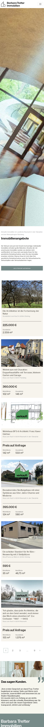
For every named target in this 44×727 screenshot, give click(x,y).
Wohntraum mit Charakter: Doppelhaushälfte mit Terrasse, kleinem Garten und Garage (21, 372)
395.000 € (10, 506)
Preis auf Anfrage (14, 445)
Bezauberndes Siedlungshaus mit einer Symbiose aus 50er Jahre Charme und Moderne (21, 493)
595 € (6, 565)
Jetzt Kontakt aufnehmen (22, 268)
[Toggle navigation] (40, 4)
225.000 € (10, 324)
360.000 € (10, 386)
